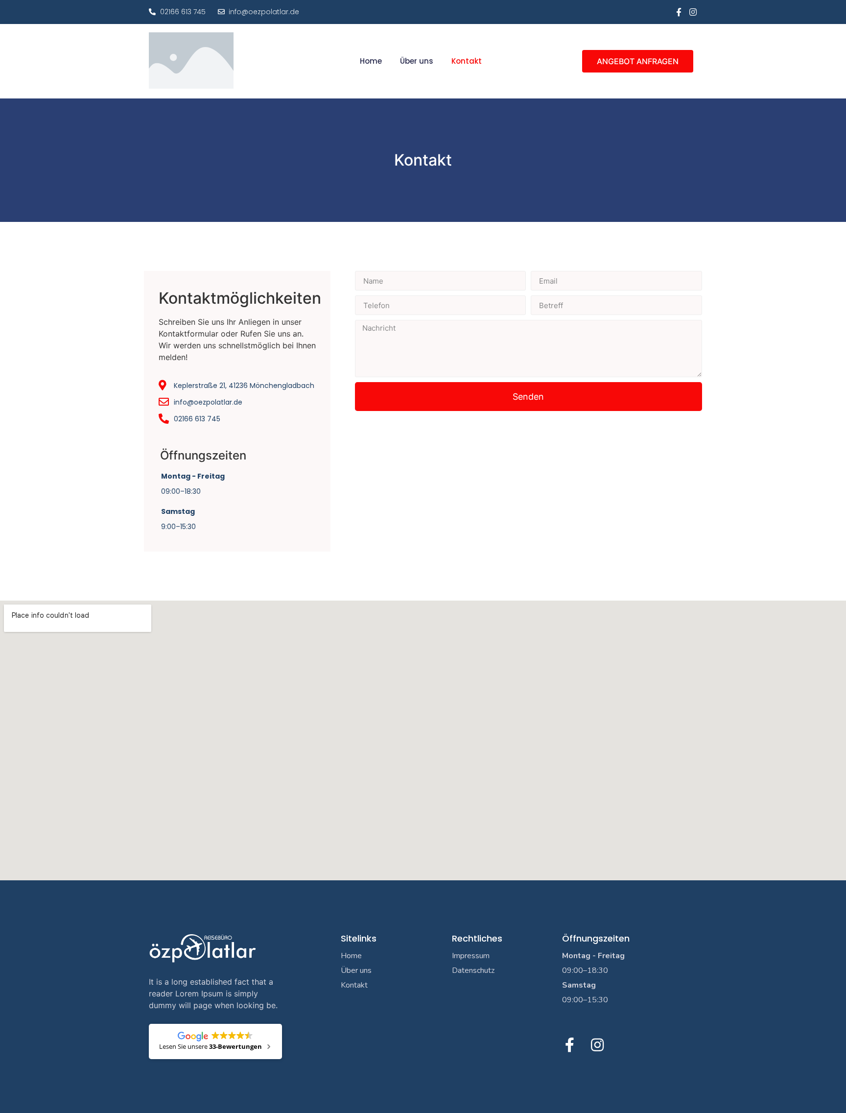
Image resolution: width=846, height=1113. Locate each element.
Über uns (416, 61)
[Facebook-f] (679, 12)
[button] (637, 61)
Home (371, 61)
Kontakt (466, 61)
